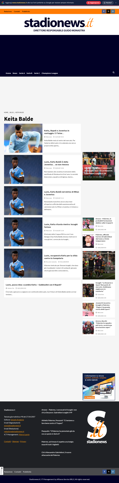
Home (8, 73)
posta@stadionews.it (12, 425)
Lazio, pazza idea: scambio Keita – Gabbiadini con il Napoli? (33, 284)
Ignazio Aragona (17, 420)
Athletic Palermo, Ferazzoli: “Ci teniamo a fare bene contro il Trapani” (58, 421)
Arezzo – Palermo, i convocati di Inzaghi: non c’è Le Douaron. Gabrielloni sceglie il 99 (98, 171)
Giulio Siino (101, 294)
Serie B (29, 73)
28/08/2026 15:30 (102, 334)
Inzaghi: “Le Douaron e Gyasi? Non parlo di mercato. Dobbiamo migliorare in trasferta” (104, 287)
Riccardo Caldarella (51, 262)
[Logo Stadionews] (97, 426)
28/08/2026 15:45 (102, 298)
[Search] (113, 72)
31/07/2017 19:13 (59, 137)
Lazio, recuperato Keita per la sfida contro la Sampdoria (60, 257)
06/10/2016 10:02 (22, 288)
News (15, 73)
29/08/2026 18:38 (99, 177)
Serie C (37, 73)
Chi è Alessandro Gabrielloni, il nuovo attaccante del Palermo (56, 453)
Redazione (8, 11)
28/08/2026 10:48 (102, 229)
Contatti (17, 11)
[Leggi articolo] (23, 138)
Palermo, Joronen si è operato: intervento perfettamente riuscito (98, 270)
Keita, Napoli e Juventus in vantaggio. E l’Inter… (56, 132)
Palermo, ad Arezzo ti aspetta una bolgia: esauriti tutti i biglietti (58, 443)
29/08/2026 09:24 (102, 247)
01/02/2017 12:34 (59, 230)
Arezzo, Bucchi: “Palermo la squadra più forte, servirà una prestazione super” (104, 324)
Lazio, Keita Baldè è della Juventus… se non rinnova (56, 163)
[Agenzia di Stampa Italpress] (99, 386)
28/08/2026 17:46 (99, 276)
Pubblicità (26, 11)
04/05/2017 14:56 (59, 168)
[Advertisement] (59, 52)
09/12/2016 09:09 (64, 262)
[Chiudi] (116, 3)
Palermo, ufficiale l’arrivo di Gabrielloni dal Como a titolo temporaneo (104, 238)
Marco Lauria (24, 434)
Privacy (23, 441)
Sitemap (15, 441)
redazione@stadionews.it (14, 431)
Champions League (50, 73)
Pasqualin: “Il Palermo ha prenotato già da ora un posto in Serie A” (58, 432)
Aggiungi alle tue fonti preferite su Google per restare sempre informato (39, 3)
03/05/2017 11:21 (59, 198)
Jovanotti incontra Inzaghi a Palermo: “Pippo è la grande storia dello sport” (103, 306)
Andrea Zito (11, 288)
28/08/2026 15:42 (102, 316)
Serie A (22, 73)
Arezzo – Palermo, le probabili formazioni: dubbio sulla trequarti (104, 221)
